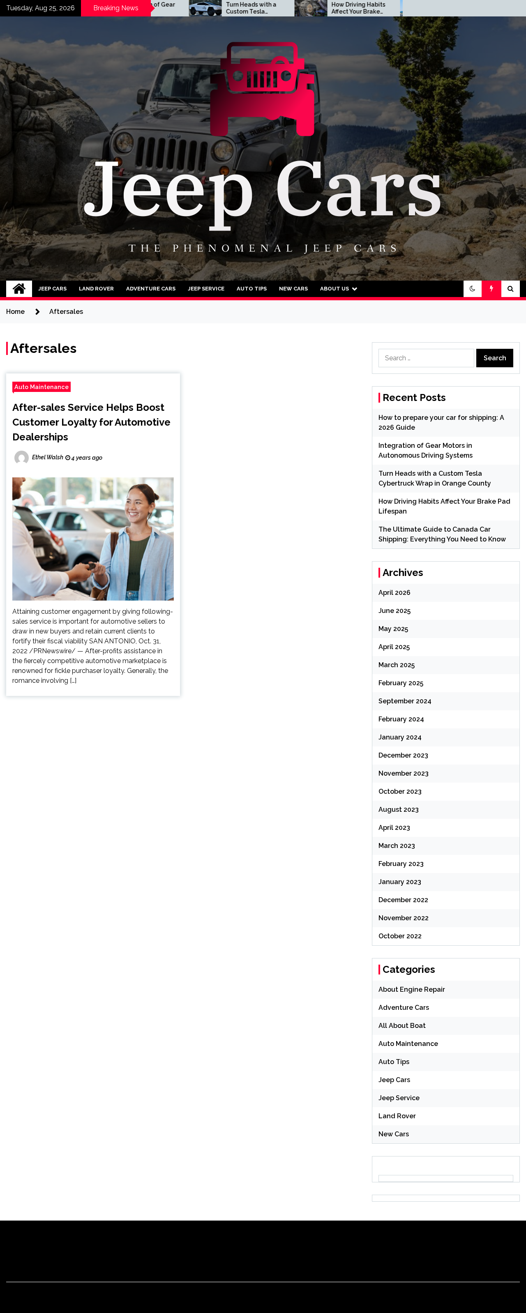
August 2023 (398, 809)
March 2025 (396, 665)
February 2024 (401, 719)
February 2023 (401, 864)
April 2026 (394, 593)
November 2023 (403, 773)
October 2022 (400, 936)
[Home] (19, 289)
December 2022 (403, 900)
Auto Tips (252, 289)
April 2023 (394, 828)
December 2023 (403, 755)
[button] (473, 289)
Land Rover (96, 289)
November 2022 (403, 918)
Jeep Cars (52, 289)
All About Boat (402, 1026)
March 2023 (396, 846)
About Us (334, 289)
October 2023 (400, 791)
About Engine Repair (411, 989)
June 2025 (394, 611)
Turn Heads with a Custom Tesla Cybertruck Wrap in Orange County (210, 8)
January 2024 (400, 737)
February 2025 (400, 683)
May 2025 (393, 629)
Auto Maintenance (41, 386)
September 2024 (404, 701)
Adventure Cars (150, 289)
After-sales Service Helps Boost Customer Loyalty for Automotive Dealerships (91, 422)
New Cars (293, 289)
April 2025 (394, 647)
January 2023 (399, 882)
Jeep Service (206, 289)
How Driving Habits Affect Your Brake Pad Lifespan (315, 8)
